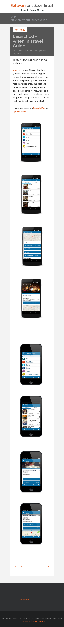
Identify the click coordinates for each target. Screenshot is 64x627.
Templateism (24, 621)
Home (13, 17)
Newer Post (19, 567)
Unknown (28, 50)
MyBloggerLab (39, 621)
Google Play (39, 107)
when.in (16, 70)
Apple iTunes (19, 111)
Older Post (45, 567)
